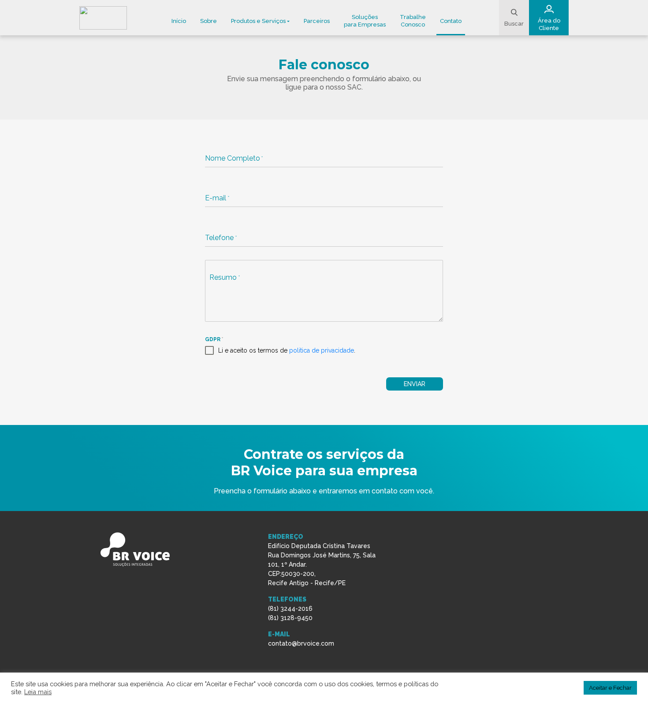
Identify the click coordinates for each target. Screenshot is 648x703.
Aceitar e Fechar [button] (610, 687)
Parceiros (317, 21)
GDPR (213, 339)
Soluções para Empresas (365, 21)
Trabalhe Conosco (413, 21)
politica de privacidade (321, 350)
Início (178, 21)
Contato (451, 21)
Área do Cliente (549, 24)
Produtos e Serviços (258, 21)
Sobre (208, 21)
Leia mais (38, 691)
